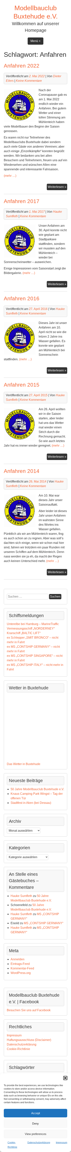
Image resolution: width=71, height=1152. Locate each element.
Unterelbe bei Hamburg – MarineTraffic (33, 624)
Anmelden (17, 959)
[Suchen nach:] (28, 596)
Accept (35, 1113)
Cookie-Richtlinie (18, 1049)
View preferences (35, 1134)
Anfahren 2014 (21, 471)
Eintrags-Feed (20, 963)
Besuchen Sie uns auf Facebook (29, 1010)
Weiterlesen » (57, 186)
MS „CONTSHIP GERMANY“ (43, 923)
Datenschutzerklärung (38, 1142)
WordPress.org (21, 973)
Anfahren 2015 (21, 385)
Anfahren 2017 (21, 201)
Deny (35, 1123)
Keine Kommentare (29, 80)
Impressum (61, 1142)
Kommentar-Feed (22, 968)
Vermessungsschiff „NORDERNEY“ (31, 628)
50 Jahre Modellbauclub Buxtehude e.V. (37, 789)
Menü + (35, 41)
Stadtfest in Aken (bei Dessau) (31, 802)
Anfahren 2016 (21, 298)
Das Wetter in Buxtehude (23, 764)
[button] (65, 1078)
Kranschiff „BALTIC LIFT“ (24, 633)
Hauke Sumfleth (21, 895)
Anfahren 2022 (21, 66)
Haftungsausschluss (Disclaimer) (29, 1039)
